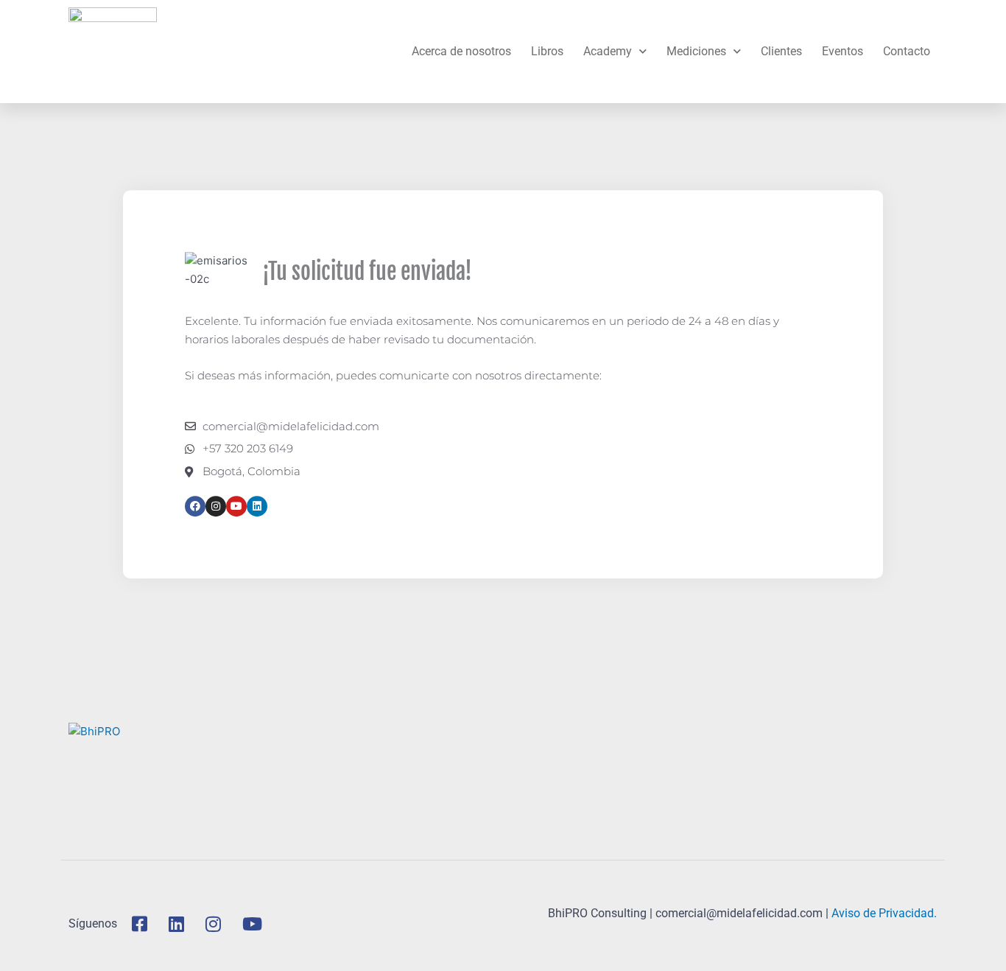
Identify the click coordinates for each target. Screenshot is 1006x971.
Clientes (781, 51)
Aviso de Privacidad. (884, 913)
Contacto (906, 51)
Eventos (842, 51)
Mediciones (696, 51)
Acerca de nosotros (461, 51)
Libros (547, 51)
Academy (607, 51)
